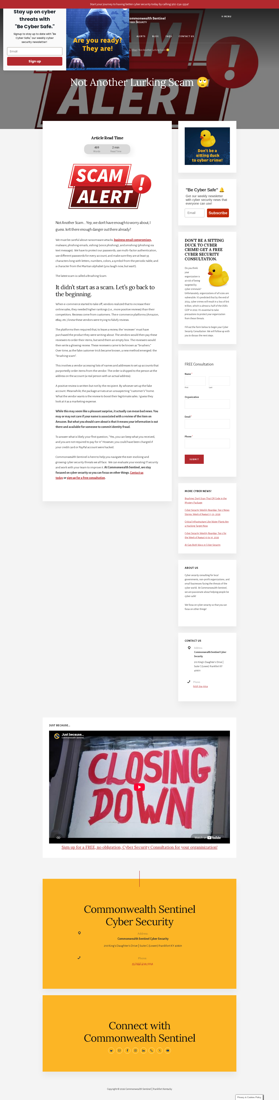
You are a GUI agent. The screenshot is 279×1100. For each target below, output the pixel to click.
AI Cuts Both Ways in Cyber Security (203, 545)
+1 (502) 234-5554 (142, 963)
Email (188, 416)
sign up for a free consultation (86, 477)
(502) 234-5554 (200, 686)
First (186, 387)
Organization (192, 397)
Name (188, 374)
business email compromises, (133, 240)
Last (210, 387)
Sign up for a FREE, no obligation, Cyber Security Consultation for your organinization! (139, 847)
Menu (228, 16)
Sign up (35, 61)
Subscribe (218, 213)
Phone (189, 436)
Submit (194, 459)
